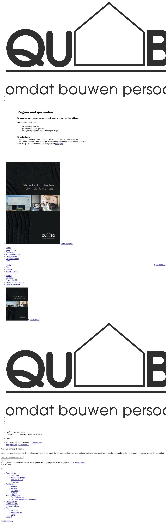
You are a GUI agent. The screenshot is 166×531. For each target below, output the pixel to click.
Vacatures (14, 510)
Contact (9, 269)
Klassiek (14, 488)
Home (8, 248)
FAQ (8, 261)
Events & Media (12, 271)
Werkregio (15, 482)
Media (8, 265)
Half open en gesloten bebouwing (24, 499)
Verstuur (5, 460)
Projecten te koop (12, 259)
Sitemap (9, 276)
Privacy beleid (11, 280)
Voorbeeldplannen (13, 254)
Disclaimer (10, 278)
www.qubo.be (23, 445)
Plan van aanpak (17, 480)
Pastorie (14, 493)
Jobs (7, 267)
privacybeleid (80, 462)
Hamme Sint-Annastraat (15, 282)
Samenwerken (16, 512)
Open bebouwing (17, 497)
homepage (59, 144)
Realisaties (10, 252)
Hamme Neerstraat (13, 284)
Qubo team (15, 475)
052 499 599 (37, 442)
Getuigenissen (11, 256)
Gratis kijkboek (67, 244)
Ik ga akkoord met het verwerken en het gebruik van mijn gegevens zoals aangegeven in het (44, 462)
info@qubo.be (11, 445)
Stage (13, 515)
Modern (14, 486)
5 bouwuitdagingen (18, 477)
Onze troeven (11, 250)
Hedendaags (15, 491)
